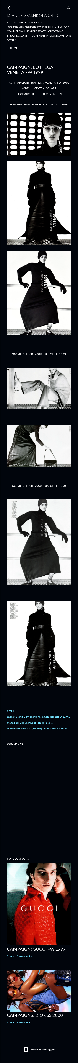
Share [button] (10, 710)
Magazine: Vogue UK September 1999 (29, 722)
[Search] (68, 7)
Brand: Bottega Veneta (29, 716)
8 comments (24, 1022)
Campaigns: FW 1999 (56, 716)
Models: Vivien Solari (19, 728)
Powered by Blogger (42, 1049)
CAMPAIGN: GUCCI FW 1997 (36, 948)
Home (13, 48)
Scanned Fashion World (32, 15)
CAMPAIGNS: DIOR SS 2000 (35, 1015)
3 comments (24, 956)
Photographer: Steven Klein (50, 728)
